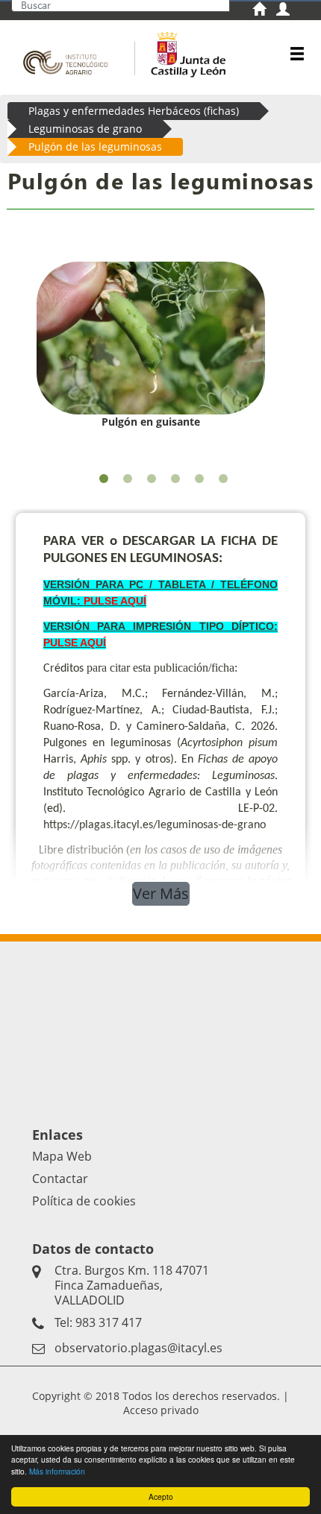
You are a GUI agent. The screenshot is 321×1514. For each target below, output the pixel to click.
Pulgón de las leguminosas (95, 146)
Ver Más (161, 893)
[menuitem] (264, 11)
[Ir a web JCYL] (184, 52)
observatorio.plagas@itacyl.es (138, 1348)
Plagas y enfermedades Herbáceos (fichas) (133, 111)
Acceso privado (161, 1410)
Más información (57, 1471)
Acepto (161, 1496)
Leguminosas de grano (85, 129)
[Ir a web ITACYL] (69, 52)
